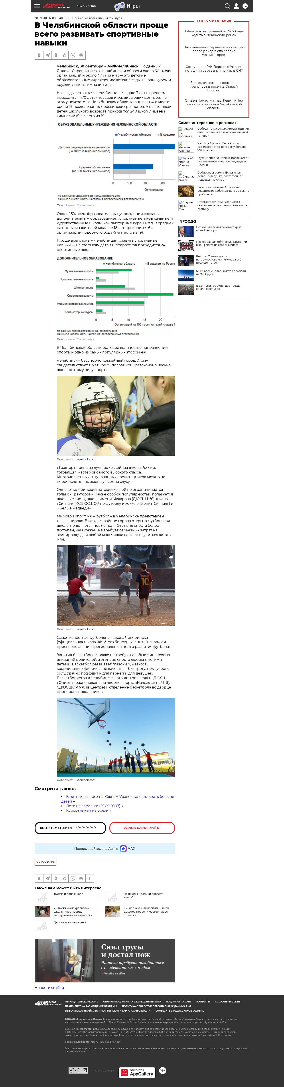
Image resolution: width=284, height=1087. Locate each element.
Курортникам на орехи (87, 810)
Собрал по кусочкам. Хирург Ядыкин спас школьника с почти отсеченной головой (223, 132)
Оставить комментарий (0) (142, 828)
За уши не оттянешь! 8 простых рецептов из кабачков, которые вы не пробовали (223, 190)
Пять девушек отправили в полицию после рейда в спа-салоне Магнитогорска (214, 51)
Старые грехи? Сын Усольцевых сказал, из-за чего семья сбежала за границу (222, 205)
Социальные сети (227, 1001)
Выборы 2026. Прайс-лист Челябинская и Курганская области (107, 1010)
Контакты (203, 1001)
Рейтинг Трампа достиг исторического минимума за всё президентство (218, 259)
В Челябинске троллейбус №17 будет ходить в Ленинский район (214, 33)
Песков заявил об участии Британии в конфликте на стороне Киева (221, 243)
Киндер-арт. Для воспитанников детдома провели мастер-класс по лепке (146, 911)
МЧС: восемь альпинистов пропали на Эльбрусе (221, 273)
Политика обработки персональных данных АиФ (156, 1006)
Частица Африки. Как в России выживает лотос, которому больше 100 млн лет (221, 147)
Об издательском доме (81, 1001)
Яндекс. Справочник (79, 205)
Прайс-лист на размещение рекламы (91, 1006)
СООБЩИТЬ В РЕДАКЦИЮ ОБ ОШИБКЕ (180, 1010)
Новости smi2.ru (49, 988)
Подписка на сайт (178, 1001)
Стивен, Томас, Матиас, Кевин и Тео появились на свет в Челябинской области (214, 104)
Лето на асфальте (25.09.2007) (93, 806)
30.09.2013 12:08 (45, 18)
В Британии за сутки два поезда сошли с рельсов (218, 287)
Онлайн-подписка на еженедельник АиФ (132, 1001)
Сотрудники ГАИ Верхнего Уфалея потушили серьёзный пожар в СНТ (214, 69)
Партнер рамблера (103, 1070)
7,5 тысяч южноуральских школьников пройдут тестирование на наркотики (73, 911)
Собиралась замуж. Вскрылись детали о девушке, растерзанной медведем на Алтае (220, 176)
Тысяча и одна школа (68, 894)
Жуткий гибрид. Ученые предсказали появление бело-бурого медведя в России (223, 161)
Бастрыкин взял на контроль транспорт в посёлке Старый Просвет (214, 86)
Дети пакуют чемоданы (70, 922)
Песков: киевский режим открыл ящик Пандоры (219, 229)
